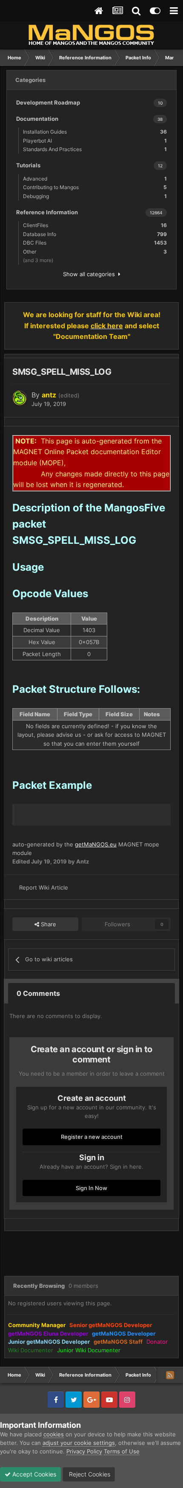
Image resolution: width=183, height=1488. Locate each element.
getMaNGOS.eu (96, 844)
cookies (53, 1434)
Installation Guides (95, 131)
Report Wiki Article (43, 887)
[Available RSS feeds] (170, 1375)
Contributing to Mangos (95, 187)
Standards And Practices (95, 149)
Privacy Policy (84, 1451)
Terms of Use (122, 1451)
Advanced (95, 178)
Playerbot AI (95, 140)
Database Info (95, 234)
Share (47, 924)
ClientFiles (95, 225)
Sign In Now (91, 1188)
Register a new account (92, 1136)
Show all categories (90, 274)
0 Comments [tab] (38, 993)
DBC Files (95, 242)
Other (95, 251)
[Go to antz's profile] (19, 398)
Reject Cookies (88, 1474)
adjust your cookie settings (79, 1442)
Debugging (95, 196)
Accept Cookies (33, 1474)
